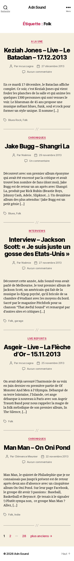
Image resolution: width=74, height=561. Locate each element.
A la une (37, 41)
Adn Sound (37, 7)
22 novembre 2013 (57, 456)
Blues (11, 213)
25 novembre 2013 (52, 363)
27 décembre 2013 (52, 66)
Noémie (26, 155)
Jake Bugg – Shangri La (37, 146)
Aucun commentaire (39, 71)
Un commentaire (39, 160)
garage (18, 320)
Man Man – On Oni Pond (37, 447)
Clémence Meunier (26, 456)
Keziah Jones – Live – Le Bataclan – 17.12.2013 (37, 53)
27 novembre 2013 (50, 262)
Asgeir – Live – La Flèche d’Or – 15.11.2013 (37, 350)
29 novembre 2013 (50, 155)
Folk (25, 120)
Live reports (37, 338)
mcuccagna (26, 66)
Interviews (37, 230)
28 (24, 536)
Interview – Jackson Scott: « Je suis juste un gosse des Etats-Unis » (37, 247)
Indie (17, 514)
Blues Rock (14, 120)
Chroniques (37, 137)
